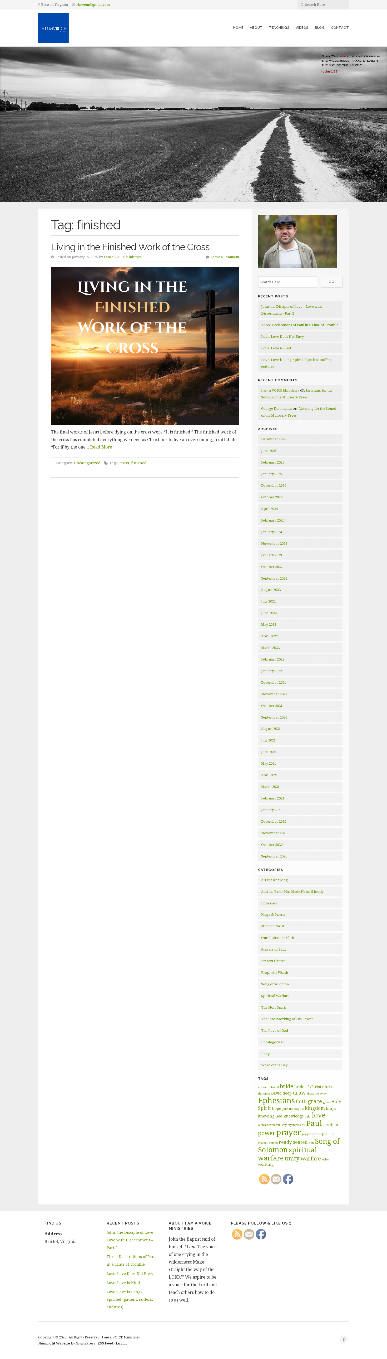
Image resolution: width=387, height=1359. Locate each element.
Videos (302, 28)
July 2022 (268, 601)
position (330, 1124)
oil (303, 1125)
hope (276, 1108)
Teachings (279, 28)
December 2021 (273, 682)
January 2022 (271, 670)
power (266, 1133)
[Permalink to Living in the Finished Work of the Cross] (145, 346)
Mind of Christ (272, 926)
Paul (314, 1123)
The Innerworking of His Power (287, 1018)
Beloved (273, 1087)
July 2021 (268, 740)
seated (300, 1142)
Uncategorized (87, 462)
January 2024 (271, 531)
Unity (265, 1053)
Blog (320, 28)
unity (292, 1158)
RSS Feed (105, 1343)
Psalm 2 (263, 1143)
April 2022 (269, 636)
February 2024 (272, 520)
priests (328, 1133)
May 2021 (268, 763)
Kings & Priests (273, 914)
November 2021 (274, 694)
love (318, 1114)
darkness (264, 1093)
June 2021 (269, 751)
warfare (311, 1158)
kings (331, 1108)
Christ (328, 1086)
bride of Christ (307, 1086)
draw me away (317, 1093)
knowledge (294, 1116)
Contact (340, 28)
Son (311, 1143)
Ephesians (269, 903)
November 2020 (274, 833)
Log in (121, 1343)
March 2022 (270, 647)
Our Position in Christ (278, 937)
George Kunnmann (276, 408)
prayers (307, 1134)
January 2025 (271, 473)
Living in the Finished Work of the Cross (130, 247)
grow (326, 1102)
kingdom (315, 1108)
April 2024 (269, 508)
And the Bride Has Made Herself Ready (292, 891)
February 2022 (272, 659)
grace (315, 1101)
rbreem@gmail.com (93, 4)
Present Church (273, 960)
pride (317, 1134)
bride (286, 1086)
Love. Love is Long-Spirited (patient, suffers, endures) (130, 1299)
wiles (325, 1159)
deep (287, 1093)
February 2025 (272, 462)
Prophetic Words (275, 972)
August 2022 (271, 589)
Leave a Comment (225, 256)
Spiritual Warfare (275, 995)
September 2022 (274, 578)
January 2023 (271, 555)
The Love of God (274, 1030)
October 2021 (271, 705)
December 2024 (273, 485)
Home (238, 28)
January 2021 (271, 809)
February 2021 (272, 798)
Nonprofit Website (54, 1343)
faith (301, 1101)
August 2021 (271, 728)
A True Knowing (274, 880)
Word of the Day (274, 1065)
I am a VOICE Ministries (123, 256)
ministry (281, 1125)
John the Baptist (293, 1109)
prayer (288, 1132)
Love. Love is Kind (276, 348)
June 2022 (269, 612)
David (276, 1093)
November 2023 (274, 543)
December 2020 (273, 821)
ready (285, 1142)
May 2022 (268, 624)
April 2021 (269, 775)
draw (299, 1092)
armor (262, 1087)
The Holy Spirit (273, 1007)
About (256, 28)
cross (124, 462)
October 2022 (271, 566)
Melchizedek (266, 1125)
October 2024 (271, 497)
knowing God (270, 1116)
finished (139, 462)
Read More (101, 447)
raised (273, 1143)
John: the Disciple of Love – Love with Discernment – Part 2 (131, 1240)
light (308, 1116)
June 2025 (269, 450)
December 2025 (273, 439)
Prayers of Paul (273, 949)
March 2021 (270, 786)
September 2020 (274, 856)
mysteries (294, 1125)
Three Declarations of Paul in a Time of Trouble (299, 324)
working (266, 1164)
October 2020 (271, 844)
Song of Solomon (275, 984)
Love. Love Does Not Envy (282, 336)
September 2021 (274, 717)
